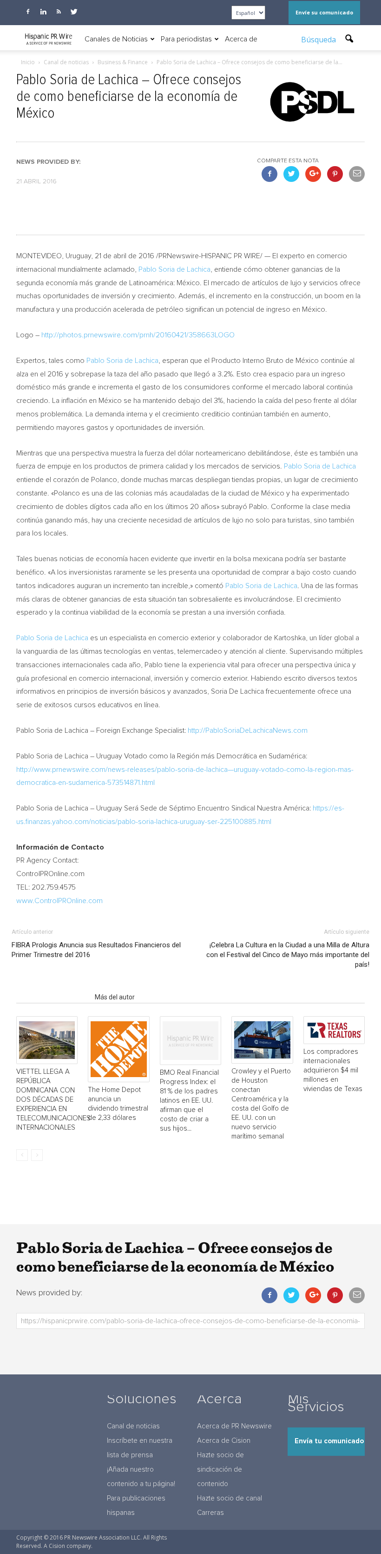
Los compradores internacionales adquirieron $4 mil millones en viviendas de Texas (332, 1070)
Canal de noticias (133, 1426)
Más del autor (115, 997)
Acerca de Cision (223, 1440)
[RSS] (59, 11)
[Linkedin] (43, 11)
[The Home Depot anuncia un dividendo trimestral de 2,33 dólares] (118, 1049)
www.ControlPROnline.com (59, 900)
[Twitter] (74, 11)
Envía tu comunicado (329, 1441)
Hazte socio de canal (229, 1498)
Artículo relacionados (53, 997)
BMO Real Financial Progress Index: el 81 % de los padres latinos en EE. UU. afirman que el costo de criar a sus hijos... (189, 1100)
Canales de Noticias (116, 39)
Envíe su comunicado (324, 12)
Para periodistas (186, 39)
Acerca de (241, 39)
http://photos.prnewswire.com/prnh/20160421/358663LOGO (138, 335)
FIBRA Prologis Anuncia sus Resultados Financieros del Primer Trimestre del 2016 (96, 950)
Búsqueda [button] (319, 39)
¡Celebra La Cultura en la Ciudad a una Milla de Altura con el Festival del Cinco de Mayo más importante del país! (287, 955)
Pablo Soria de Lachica (174, 269)
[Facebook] (28, 11)
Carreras (210, 1512)
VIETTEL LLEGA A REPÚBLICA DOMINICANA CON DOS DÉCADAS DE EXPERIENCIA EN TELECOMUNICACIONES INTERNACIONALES (53, 1099)
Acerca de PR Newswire (234, 1426)
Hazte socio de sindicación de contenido (220, 1469)
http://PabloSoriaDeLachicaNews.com (248, 730)
